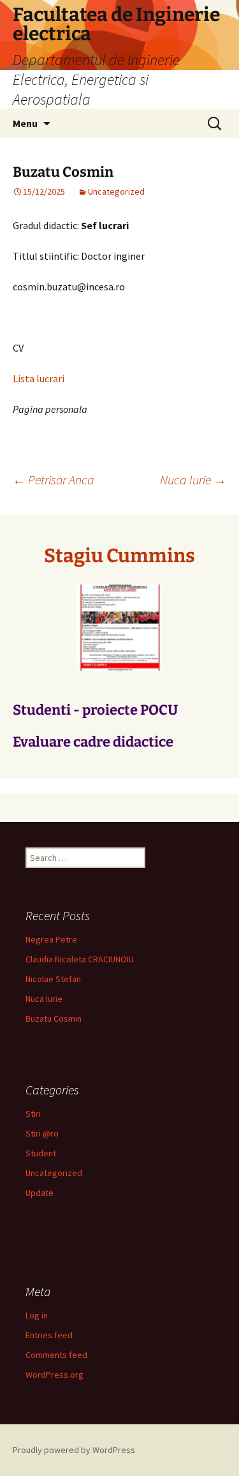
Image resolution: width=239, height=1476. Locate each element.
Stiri (33, 1113)
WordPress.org (54, 1374)
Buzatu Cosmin (53, 1018)
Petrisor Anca (53, 480)
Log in (36, 1315)
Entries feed (49, 1335)
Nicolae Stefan (53, 979)
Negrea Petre (51, 939)
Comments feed (56, 1354)
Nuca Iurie (193, 480)
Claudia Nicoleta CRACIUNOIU (79, 959)
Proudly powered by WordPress (74, 1450)
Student (40, 1153)
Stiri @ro (42, 1133)
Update (39, 1192)
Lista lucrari (38, 378)
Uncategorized (116, 191)
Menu (25, 123)
